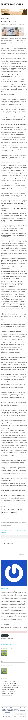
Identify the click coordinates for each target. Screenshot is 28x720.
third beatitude (8, 525)
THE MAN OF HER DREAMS (8, 685)
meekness (11, 524)
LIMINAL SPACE (5, 689)
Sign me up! (4, 635)
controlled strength (14, 522)
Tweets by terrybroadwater (6, 644)
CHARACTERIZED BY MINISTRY (9, 701)
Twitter (2, 641)
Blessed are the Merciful (22, 530)
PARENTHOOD (5, 681)
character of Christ (7, 522)
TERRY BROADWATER (12, 4)
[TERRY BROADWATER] (14, 13)
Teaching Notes (21, 24)
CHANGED (4, 695)
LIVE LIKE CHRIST (6, 693)
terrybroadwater (13, 24)
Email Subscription (5, 624)
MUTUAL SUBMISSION (7, 687)
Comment (21, 554)
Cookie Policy (7, 712)
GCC (20, 522)
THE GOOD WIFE (5, 683)
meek (8, 524)
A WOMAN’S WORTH (6, 691)
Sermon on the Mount (18, 524)
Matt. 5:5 (4, 524)
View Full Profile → (5, 621)
